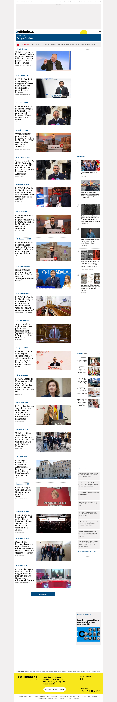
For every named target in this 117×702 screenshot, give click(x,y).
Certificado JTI (69, 698)
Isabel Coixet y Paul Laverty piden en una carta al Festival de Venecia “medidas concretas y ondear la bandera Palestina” (88, 544)
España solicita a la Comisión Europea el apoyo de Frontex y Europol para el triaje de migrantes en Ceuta (63, 44)
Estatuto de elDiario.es (84, 614)
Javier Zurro (84, 245)
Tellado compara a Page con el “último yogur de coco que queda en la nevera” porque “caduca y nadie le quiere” (24, 57)
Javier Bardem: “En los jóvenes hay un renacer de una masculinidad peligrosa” (90, 241)
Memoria (59, 671)
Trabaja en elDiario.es (40, 696)
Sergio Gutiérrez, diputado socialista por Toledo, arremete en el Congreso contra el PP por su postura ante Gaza (24, 331)
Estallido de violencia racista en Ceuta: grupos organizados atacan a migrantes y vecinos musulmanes (90, 194)
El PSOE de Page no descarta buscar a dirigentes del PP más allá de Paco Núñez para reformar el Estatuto (25, 574)
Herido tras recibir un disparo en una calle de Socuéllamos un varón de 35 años (87, 504)
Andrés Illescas (84, 200)
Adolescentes (69, 671)
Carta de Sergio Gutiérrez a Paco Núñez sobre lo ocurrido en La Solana (23, 492)
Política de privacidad (81, 696)
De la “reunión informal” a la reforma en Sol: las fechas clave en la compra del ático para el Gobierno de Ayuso (90, 264)
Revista (56, 698)
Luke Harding (84, 223)
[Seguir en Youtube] (92, 691)
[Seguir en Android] (80, 679)
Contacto (50, 698)
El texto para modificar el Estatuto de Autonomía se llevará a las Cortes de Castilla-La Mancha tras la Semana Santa (24, 468)
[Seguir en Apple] (82, 679)
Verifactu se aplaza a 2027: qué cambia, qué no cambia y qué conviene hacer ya (82, 392)
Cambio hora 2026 (28, 671)
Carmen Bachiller (19, 421)
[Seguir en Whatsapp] (97, 691)
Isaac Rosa (83, 176)
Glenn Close (81, 1)
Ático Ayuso (38, 1)
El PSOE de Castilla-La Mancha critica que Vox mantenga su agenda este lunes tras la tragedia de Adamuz (25, 193)
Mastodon (76, 698)
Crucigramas (35, 671)
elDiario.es (83, 292)
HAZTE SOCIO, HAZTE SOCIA (54, 689)
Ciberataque (52, 1)
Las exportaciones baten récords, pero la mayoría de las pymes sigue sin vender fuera (82, 402)
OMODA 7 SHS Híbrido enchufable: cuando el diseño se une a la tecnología (82, 381)
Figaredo (57, 1)
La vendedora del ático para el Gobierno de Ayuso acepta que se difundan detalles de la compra (90, 287)
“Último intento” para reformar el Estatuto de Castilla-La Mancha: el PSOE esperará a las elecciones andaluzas (24, 140)
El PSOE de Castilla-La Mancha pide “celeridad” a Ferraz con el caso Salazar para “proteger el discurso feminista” (24, 248)
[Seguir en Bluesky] (80, 691)
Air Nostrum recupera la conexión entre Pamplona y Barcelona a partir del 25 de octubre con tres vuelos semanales (87, 534)
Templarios (90, 1)
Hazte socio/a (83, 32)
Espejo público (63, 1)
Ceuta (34, 1)
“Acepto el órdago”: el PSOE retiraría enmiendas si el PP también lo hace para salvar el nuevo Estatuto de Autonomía (24, 167)
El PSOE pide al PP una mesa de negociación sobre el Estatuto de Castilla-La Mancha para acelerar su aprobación (25, 222)
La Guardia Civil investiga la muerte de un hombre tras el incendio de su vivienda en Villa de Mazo (88, 523)
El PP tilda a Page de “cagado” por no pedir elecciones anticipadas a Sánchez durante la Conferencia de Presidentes (24, 412)
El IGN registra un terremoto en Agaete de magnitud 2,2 (88, 493)
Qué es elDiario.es (23, 696)
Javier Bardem (47, 1)
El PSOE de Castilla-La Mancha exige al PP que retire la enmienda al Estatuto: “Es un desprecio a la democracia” (24, 113)
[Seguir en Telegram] (87, 691)
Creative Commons (63, 696)
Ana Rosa (95, 1)
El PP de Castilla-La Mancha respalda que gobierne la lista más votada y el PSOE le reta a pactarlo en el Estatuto (24, 85)
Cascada (99, 1)
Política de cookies (42, 698)
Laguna (55, 671)
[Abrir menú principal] (100, 31)
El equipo (31, 696)
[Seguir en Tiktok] (94, 691)
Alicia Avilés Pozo (27, 65)
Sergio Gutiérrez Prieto (21, 498)
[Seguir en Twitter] (83, 691)
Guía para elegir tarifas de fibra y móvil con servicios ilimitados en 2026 (82, 360)
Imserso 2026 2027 (49, 671)
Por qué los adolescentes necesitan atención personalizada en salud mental (82, 371)
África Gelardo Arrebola (87, 269)
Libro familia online (86, 671)
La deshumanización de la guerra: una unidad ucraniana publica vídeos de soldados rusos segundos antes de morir (90, 218)
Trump (42, 1)
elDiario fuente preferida (77, 671)
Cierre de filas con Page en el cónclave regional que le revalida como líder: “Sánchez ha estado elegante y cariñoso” (24, 547)
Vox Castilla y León (70, 1)
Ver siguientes (43, 594)
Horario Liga (64, 671)
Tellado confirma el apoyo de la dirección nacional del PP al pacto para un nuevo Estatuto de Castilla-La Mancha (24, 439)
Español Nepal (29, 1)
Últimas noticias (82, 469)
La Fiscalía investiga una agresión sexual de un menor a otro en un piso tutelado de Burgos (87, 513)
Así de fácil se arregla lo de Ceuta (89, 173)
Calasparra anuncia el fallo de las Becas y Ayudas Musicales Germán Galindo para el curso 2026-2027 (88, 474)
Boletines (62, 698)
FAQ (89, 696)
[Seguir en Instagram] (89, 691)
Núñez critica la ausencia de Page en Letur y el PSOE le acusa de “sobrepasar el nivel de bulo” (24, 275)
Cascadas (43, 671)
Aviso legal (72, 696)
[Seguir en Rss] (99, 691)
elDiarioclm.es (26, 94)
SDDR (39, 671)
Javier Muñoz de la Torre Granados (23, 312)
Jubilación (76, 1)
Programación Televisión (95, 671)
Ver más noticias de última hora (87, 551)
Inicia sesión (91, 32)
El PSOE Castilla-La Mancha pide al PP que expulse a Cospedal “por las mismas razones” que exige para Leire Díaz (24, 385)
